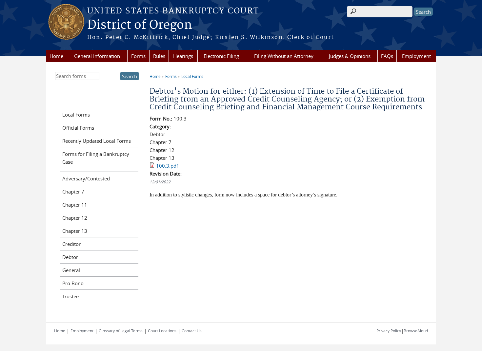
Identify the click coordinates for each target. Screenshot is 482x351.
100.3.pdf (167, 165)
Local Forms (192, 76)
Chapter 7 (73, 191)
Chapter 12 (74, 217)
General (71, 270)
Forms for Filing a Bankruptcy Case (95, 158)
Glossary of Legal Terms (121, 330)
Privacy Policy (388, 330)
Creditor (71, 244)
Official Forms (78, 127)
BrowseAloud (416, 330)
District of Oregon (139, 25)
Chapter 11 (74, 204)
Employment (416, 56)
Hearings (183, 56)
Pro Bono (73, 283)
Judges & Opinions (350, 56)
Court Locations (162, 330)
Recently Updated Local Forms (96, 141)
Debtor (70, 257)
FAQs (387, 56)
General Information (97, 56)
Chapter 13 (74, 231)
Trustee (70, 296)
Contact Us (192, 330)
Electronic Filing (221, 56)
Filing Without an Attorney (283, 56)
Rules (159, 56)
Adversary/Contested (86, 178)
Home (56, 56)
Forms (138, 56)
